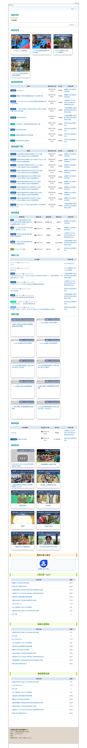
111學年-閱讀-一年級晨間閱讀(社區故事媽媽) (22, 407)
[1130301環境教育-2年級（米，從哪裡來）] (63, 41)
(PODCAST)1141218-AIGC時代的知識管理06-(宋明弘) (22, 464)
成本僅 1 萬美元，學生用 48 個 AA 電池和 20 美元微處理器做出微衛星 (32, 309)
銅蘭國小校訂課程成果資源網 (22, 35)
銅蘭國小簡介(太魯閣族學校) (22, 546)
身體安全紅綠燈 (22, 439)
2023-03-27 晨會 (19, 249)
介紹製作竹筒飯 (48, 526)
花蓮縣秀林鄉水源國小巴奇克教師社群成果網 (23, 319)
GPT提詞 (13, 204)
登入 (72, 8)
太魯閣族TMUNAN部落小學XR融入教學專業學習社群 (70, 102)
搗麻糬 (22, 526)
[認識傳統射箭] (22, 497)
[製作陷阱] (48, 497)
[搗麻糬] (22, 517)
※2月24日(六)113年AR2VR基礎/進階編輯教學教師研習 (27, 284)
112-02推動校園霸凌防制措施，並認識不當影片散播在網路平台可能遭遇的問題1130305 (21, 222)
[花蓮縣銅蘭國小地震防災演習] (48, 455)
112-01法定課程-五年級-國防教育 (48, 343)
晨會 (12, 249)
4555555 (13, 432)
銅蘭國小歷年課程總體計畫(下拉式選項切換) (29, 96)
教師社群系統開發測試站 (19, 586)
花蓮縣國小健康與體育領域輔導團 (22, 596)
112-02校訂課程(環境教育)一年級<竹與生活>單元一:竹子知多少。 (48, 407)
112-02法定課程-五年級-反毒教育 (23, 343)
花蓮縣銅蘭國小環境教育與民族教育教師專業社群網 (70, 110)
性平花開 (14, 614)
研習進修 (13, 282)
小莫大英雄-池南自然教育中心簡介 (48, 546)
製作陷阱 (48, 505)
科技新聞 (13, 307)
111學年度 (13, 439)
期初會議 (13, 234)
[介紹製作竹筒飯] (48, 517)
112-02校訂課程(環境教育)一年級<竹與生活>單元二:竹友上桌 (22, 366)
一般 (12, 227)
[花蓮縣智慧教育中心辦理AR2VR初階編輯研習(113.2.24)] (22, 476)
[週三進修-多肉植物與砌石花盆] (48, 476)
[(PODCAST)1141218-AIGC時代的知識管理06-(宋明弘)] (22, 455)
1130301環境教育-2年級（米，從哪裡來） (61, 51)
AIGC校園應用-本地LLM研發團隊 (26, 450)
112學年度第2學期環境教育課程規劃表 (22, 297)
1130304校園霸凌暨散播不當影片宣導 (41, 51)
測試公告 (13, 270)
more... (72, 24)
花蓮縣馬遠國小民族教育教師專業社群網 (24, 600)
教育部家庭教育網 (20, 129)
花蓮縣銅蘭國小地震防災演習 (48, 464)
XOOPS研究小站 (69, 263)
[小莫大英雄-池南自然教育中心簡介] (48, 538)
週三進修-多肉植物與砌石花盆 (48, 484)
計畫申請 (13, 109)
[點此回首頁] (43, 5)
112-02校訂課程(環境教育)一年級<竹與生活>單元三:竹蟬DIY (48, 366)
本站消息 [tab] (14, 20)
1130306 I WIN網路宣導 (20, 50)
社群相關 (13, 301)
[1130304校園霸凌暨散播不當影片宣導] (41, 41)
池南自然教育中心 (21, 117)
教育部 (12, 129)
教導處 (12, 273)
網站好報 (13, 117)
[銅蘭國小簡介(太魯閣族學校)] (22, 538)
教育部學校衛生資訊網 (22, 140)
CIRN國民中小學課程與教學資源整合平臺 (27, 124)
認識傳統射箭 (22, 505)
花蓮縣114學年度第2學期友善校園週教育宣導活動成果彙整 (22, 325)
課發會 (12, 241)
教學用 (12, 124)
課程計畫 (13, 96)
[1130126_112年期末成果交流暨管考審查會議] (20, 64)
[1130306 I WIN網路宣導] (20, 41)
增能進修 (13, 101)
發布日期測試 (14, 290)
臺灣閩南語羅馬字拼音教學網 (24, 135)
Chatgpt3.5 (20, 90)
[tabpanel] (43, 24)
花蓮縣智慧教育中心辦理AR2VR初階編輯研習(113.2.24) (22, 485)
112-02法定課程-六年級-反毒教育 (48, 322)
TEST (12, 264)
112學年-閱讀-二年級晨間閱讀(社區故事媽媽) (48, 386)
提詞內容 (13, 154)
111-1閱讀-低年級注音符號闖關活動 (22, 386)
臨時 (12, 220)
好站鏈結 (13, 90)
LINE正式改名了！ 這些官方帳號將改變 (22, 303)
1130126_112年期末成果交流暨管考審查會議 (20, 74)
